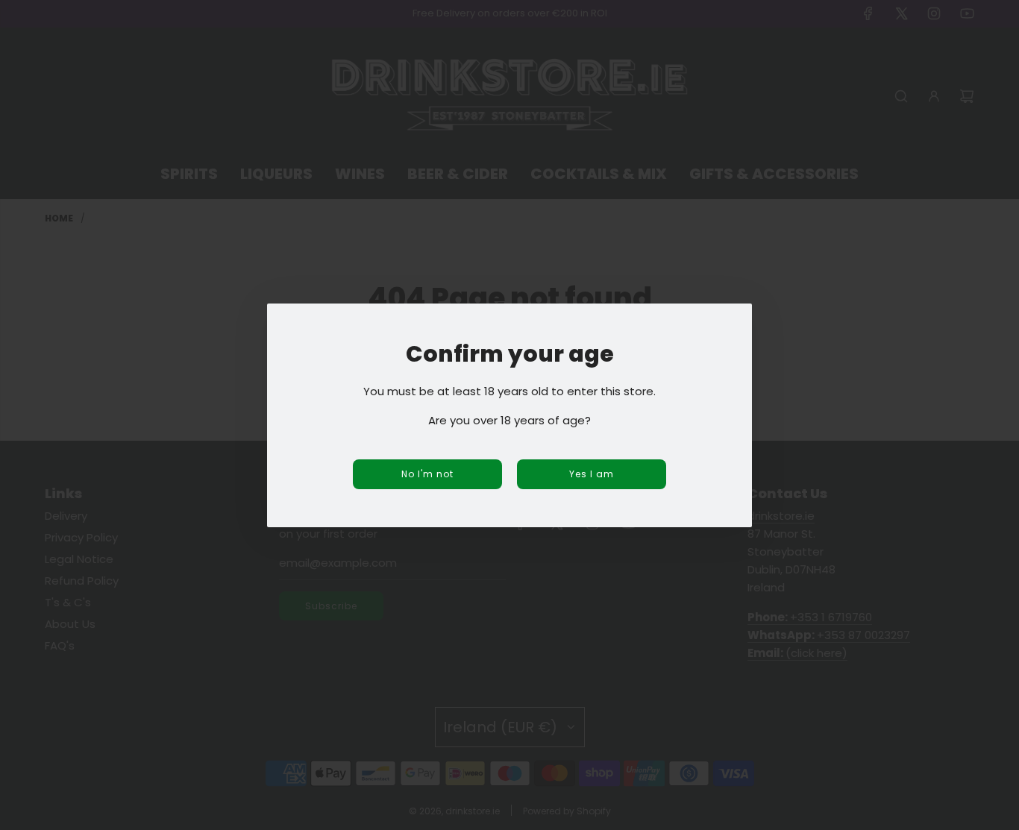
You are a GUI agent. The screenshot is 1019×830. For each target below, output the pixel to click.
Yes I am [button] (591, 474)
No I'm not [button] (427, 474)
